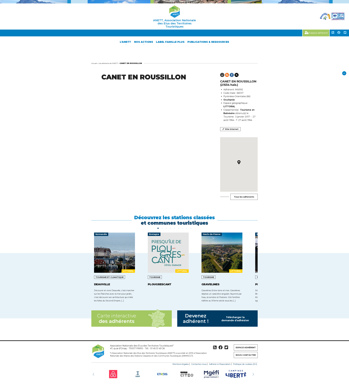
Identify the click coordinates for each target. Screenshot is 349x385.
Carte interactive (116, 318)
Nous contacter (246, 355)
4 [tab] (170, 228)
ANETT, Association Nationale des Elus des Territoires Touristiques (174, 23)
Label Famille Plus (170, 42)
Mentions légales (180, 364)
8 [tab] (186, 228)
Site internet (231, 129)
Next (253, 374)
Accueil (94, 63)
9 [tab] (190, 228)
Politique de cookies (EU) (245, 364)
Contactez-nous (199, 364)
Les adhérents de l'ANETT (108, 63)
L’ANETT (125, 42)
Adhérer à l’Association (220, 364)
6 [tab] (178, 228)
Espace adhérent (318, 33)
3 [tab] (166, 228)
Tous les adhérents (244, 197)
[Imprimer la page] (222, 75)
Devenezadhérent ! (216, 318)
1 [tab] (158, 228)
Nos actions (143, 42)
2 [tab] (162, 228)
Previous (94, 374)
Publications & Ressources (208, 42)
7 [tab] (182, 228)
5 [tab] (174, 228)
